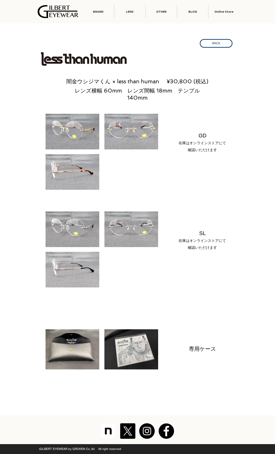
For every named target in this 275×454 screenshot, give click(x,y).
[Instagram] (147, 431)
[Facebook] (166, 431)
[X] (127, 431)
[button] (129, 11)
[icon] (108, 431)
